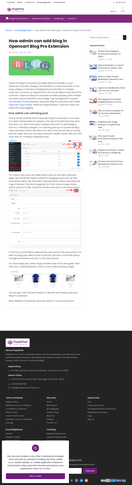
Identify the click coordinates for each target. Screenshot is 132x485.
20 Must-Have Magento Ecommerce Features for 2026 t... (109, 54)
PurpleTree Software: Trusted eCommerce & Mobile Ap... (111, 151)
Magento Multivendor (56, 433)
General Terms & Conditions (18, 405)
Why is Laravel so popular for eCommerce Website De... (111, 112)
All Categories (53, 409)
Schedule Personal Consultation (102, 409)
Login (90, 415)
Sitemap (9, 422)
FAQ (89, 402)
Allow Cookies (35, 476)
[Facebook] (77, 480)
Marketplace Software (97, 412)
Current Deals (59, 2)
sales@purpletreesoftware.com (25, 387)
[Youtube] (86, 480)
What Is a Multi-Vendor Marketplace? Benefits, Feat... (111, 78)
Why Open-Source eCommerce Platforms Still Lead (110, 139)
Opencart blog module (20, 104)
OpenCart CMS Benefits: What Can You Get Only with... (111, 89)
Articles (9, 433)
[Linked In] (81, 480)
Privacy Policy (12, 412)
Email (19, 2)
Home (7, 18)
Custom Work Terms (15, 415)
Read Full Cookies (41, 468)
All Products (52, 405)
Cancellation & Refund (16, 409)
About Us (51, 415)
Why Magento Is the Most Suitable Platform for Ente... (110, 100)
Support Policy (12, 402)
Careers (50, 419)
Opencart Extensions (41, 18)
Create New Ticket (96, 405)
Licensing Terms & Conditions (19, 419)
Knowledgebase (44, 2)
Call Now (11, 2)
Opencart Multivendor (56, 437)
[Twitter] (72, 480)
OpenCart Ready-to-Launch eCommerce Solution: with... (111, 66)
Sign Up (91, 419)
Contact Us (29, 2)
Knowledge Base (23, 30)
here (71, 300)
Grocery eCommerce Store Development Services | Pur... (111, 162)
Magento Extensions (19, 18)
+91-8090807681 (18, 384)
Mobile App (59, 18)
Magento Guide (13, 437)
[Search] (113, 9)
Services (72, 18)
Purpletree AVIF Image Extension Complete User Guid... (109, 125)
